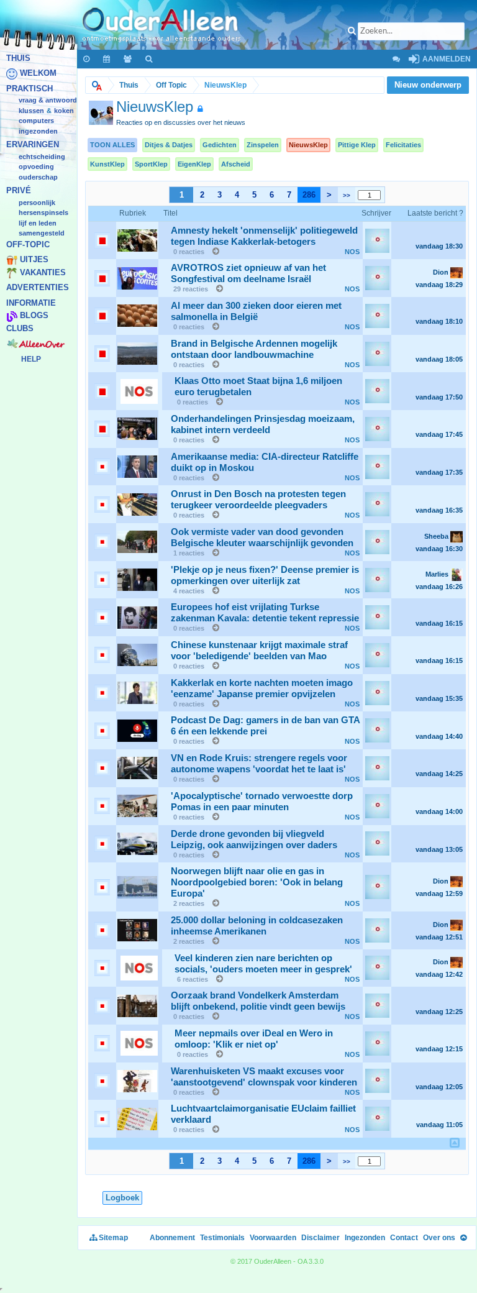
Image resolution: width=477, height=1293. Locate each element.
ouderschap (38, 177)
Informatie (31, 303)
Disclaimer (320, 1237)
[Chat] (395, 59)
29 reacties (190, 289)
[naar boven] (455, 1142)
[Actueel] (87, 59)
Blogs (34, 316)
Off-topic (28, 244)
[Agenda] (107, 59)
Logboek (122, 1197)
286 (309, 194)
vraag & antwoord (48, 100)
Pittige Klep (357, 144)
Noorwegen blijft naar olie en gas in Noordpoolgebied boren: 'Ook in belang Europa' (257, 882)
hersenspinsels (43, 213)
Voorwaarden (273, 1237)
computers (36, 121)
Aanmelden (445, 59)
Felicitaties (403, 144)
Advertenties (37, 288)
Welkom (38, 73)
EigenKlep (194, 164)
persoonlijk (37, 202)
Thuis (18, 58)
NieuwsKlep (308, 144)
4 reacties (188, 591)
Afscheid (235, 164)
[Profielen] (128, 59)
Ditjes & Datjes (169, 144)
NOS (352, 251)
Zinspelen (263, 144)
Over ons (439, 1237)
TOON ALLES (112, 144)
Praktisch (29, 88)
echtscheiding (42, 156)
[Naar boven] (463, 1237)
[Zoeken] (149, 59)
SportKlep (151, 164)
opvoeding (36, 167)
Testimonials (222, 1237)
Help (31, 359)
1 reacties (188, 553)
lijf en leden (38, 223)
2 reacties (188, 903)
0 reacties (188, 251)
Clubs (20, 328)
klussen (31, 110)
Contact (404, 1237)
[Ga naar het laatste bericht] (212, 251)
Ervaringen (32, 145)
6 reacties (192, 979)
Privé (18, 191)
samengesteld (42, 233)
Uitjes (34, 260)
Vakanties (43, 272)
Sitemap (112, 1237)
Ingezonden (38, 131)
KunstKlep (107, 164)
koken (64, 110)
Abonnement (172, 1237)
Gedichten (219, 144)
